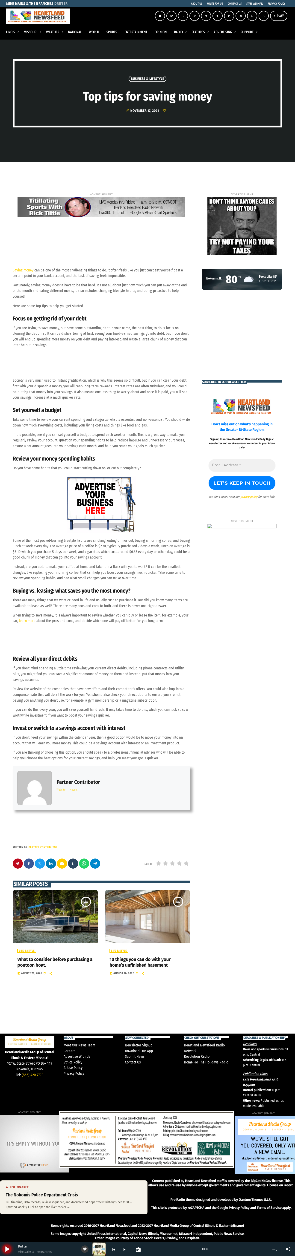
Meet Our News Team (79, 1045)
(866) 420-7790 (32, 1075)
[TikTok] (194, 16)
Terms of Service (269, 1208)
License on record (280, 1185)
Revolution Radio (196, 1056)
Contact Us (133, 1062)
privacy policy (248, 496)
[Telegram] (206, 16)
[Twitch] (171, 16)
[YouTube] (160, 16)
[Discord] (241, 16)
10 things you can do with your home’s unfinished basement (139, 962)
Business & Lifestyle (147, 79)
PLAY (279, 16)
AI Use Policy (73, 1068)
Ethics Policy (73, 1062)
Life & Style (27, 950)
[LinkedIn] (229, 16)
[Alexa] (252, 16)
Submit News (135, 1056)
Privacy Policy (74, 1073)
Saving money (23, 270)
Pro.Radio (177, 1200)
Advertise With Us (77, 1056)
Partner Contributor (43, 847)
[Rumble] (217, 16)
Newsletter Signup (139, 1045)
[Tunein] (183, 16)
